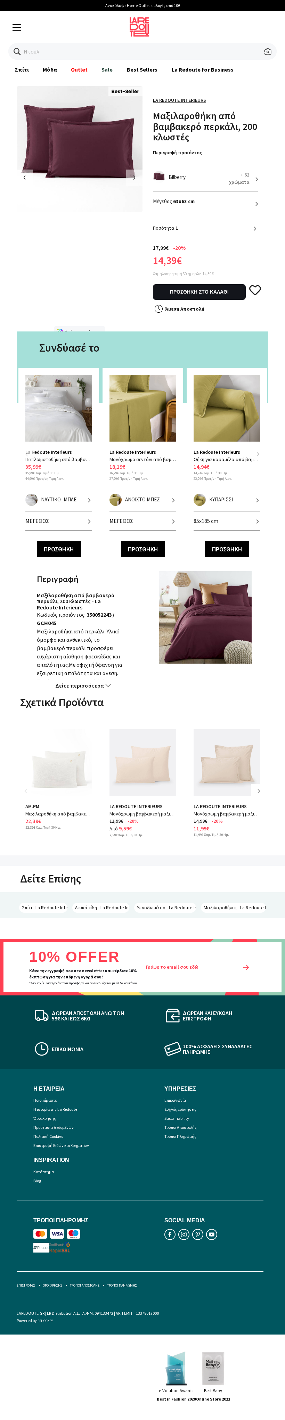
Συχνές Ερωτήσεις (180, 1109)
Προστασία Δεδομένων (53, 1127)
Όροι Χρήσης (44, 1118)
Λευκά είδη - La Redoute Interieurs (102, 907)
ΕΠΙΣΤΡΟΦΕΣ (26, 1285)
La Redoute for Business (203, 69)
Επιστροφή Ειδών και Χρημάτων (61, 1145)
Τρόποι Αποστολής (180, 1127)
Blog (37, 1180)
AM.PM (32, 806)
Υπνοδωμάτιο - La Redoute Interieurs (166, 907)
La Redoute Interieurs (179, 100)
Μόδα (50, 69)
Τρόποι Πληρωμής (180, 1136)
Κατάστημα (43, 1171)
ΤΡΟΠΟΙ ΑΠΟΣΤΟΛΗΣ (84, 1285)
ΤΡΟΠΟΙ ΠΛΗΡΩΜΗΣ (122, 1285)
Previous (30, 458)
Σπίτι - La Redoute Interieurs (44, 907)
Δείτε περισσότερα (79, 685)
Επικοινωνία (175, 1100)
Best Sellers (142, 69)
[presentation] (25, 178)
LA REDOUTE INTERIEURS (136, 806)
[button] (17, 51)
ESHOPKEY (45, 1321)
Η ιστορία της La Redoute (55, 1109)
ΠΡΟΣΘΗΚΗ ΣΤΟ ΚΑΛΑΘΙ (199, 292)
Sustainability (176, 1118)
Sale (107, 69)
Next (258, 454)
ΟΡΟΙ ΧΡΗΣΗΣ (52, 1285)
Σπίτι (22, 69)
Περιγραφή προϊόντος (177, 152)
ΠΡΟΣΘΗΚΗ (59, 549)
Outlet (79, 69)
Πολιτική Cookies (48, 1136)
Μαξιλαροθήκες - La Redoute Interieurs (235, 907)
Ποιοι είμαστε (45, 1100)
